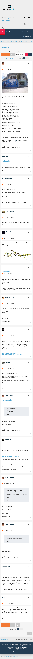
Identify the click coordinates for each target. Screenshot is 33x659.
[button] (28, 58)
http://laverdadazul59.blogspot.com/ (11, 456)
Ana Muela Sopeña (7, 178)
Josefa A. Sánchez (9, 297)
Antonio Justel (6, 566)
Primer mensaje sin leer (10, 58)
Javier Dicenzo (10, 211)
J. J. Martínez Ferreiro (13, 51)
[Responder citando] (28, 63)
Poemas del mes (20, 28)
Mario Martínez (6, 267)
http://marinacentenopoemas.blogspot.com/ (13, 354)
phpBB (12, 644)
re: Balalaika (6, 161)
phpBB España (22, 645)
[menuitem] (8, 32)
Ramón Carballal (9, 439)
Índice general (4, 639)
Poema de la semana (27, 18)
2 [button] (19, 629)
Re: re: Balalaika (7, 400)
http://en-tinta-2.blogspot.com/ (9, 353)
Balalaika (5, 47)
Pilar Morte (5, 156)
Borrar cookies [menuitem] (5, 656)
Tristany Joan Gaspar (11, 362)
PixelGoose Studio (22, 647)
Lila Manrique (9, 232)
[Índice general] (10, 7)
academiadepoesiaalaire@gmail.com (16, 650)
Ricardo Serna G (9, 63)
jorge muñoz (5, 597)
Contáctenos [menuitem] (15, 656)
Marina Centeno (9, 329)
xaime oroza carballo (26, 24)
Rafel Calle (21, 51)
